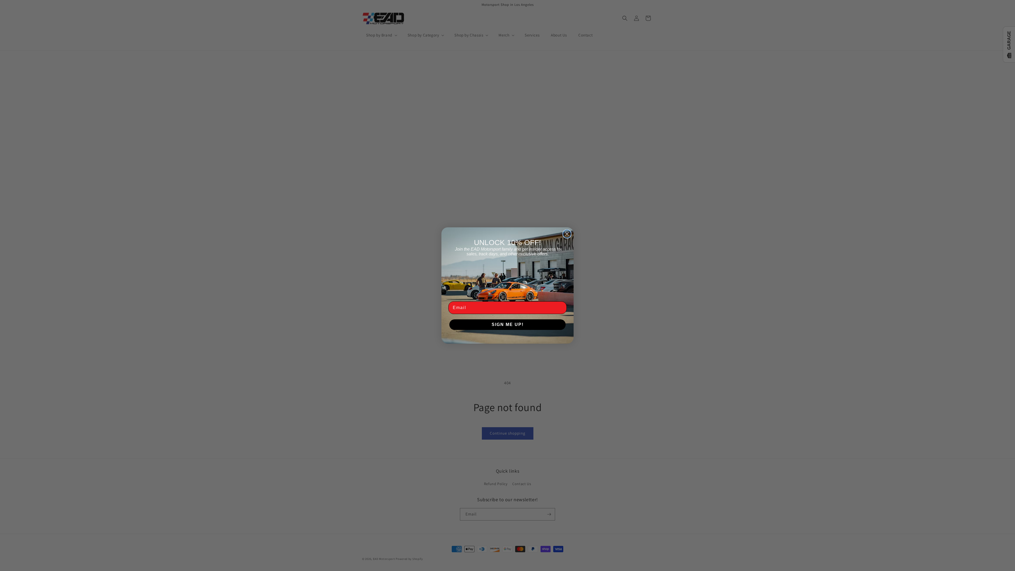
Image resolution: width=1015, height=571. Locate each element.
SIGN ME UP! (508, 324)
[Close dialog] (567, 234)
